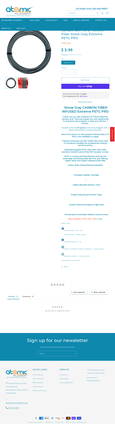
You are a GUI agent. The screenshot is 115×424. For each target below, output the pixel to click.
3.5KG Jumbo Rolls (39, 391)
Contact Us (64, 375)
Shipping (64, 54)
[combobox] (83, 13)
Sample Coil (68, 63)
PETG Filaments (38, 379)
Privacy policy (59, 422)
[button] (12, 20)
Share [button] (66, 267)
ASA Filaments (38, 387)
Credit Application (66, 383)
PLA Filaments (38, 375)
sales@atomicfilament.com (17, 403)
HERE (100, 219)
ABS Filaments (38, 383)
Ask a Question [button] (79, 292)
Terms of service (70, 422)
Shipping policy (82, 422)
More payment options (85, 102)
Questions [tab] (27, 296)
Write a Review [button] (99, 292)
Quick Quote (64, 379)
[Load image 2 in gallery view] (23, 83)
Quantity (64, 68)
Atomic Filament (38, 422)
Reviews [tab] (11, 296)
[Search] (97, 13)
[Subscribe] (75, 353)
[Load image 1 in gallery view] (11, 83)
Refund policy (49, 422)
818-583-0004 (13, 408)
